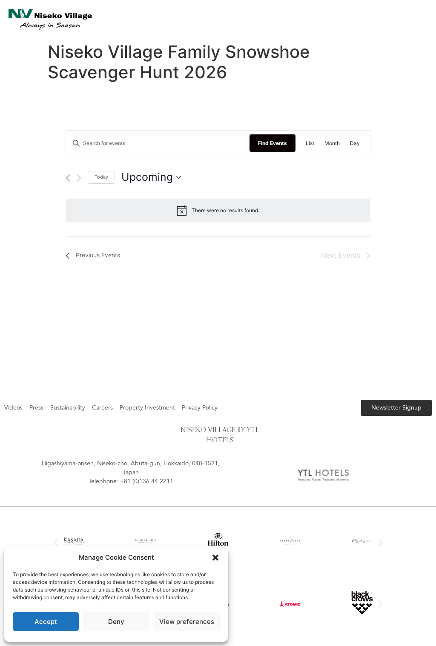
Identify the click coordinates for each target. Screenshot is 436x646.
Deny (116, 622)
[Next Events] (79, 178)
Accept (45, 622)
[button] (215, 557)
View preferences (186, 622)
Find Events (272, 143)
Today (101, 177)
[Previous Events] (68, 178)
